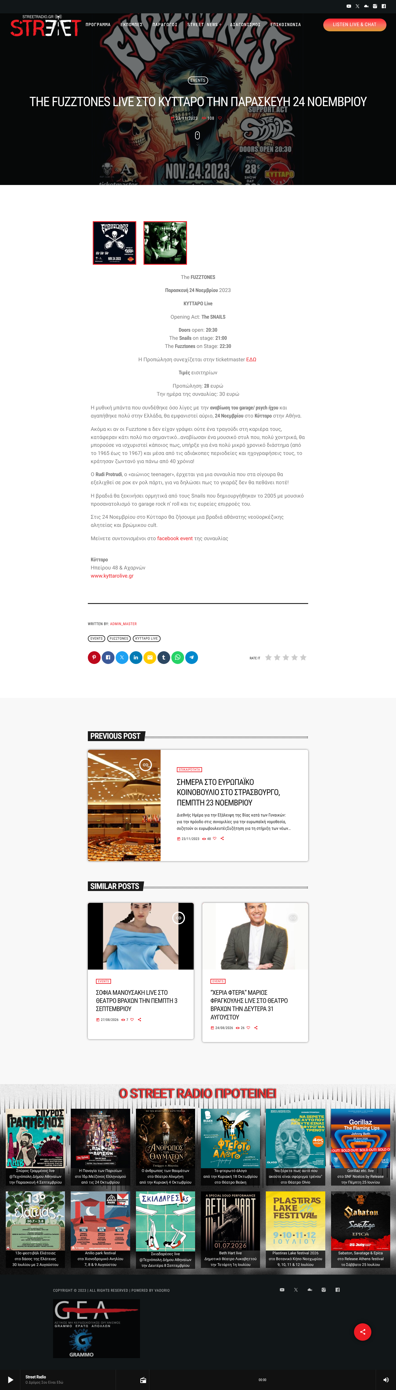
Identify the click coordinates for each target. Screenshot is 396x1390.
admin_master (123, 624)
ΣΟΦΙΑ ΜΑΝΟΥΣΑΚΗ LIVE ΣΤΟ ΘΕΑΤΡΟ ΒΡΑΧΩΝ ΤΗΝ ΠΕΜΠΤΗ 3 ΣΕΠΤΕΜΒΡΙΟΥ (136, 1001)
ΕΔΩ (251, 360)
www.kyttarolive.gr (112, 576)
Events (197, 80)
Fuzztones (119, 638)
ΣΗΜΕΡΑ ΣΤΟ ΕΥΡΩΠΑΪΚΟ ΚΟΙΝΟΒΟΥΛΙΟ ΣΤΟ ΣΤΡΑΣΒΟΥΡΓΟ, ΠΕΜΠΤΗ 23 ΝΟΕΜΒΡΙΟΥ (228, 792)
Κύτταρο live (146, 638)
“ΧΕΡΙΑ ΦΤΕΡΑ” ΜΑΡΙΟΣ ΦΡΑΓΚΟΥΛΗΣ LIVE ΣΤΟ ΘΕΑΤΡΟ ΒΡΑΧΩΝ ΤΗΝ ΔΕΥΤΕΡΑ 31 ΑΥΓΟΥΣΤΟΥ (249, 1005)
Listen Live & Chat (355, 25)
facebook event (175, 539)
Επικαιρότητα (189, 770)
